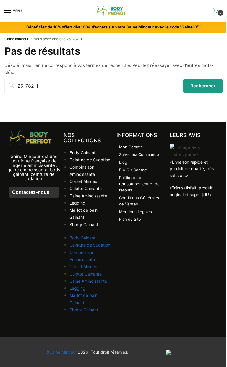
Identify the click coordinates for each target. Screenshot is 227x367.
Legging (77, 202)
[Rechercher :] (92, 86)
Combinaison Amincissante (82, 171)
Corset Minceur (84, 181)
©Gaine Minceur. (62, 352)
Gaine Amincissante (88, 195)
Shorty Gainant (83, 224)
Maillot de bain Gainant (83, 213)
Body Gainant (82, 152)
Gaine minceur (16, 39)
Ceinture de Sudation (89, 159)
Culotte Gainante (85, 188)
